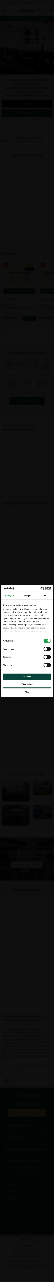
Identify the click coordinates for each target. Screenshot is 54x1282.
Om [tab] (44, 595)
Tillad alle (27, 676)
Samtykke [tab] (9, 595)
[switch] (47, 649)
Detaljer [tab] (27, 595)
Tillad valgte (27, 684)
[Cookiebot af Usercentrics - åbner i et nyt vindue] (39, 588)
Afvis (27, 692)
